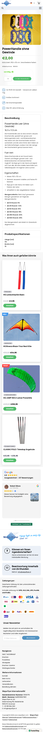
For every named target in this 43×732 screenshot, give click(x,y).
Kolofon (5, 720)
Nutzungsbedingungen (10, 729)
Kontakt (5, 676)
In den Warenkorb (22, 79)
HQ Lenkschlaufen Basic (13, 295)
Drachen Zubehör (8, 665)
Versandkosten (7, 684)
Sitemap (5, 717)
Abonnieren (30, 638)
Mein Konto (6, 679)
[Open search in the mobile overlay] (2, 8)
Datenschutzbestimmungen (14, 726)
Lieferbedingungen (15, 717)
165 (6, 242)
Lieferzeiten (6, 681)
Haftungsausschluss (30, 717)
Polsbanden (7, 291)
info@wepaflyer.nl (10, 708)
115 (5, 246)
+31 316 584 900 (9, 706)
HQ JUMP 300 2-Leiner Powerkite (17, 398)
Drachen (5, 657)
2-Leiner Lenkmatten (10, 395)
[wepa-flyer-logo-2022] (6, 3)
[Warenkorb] (39, 3)
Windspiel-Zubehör (9, 446)
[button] (32, 3)
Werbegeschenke (8, 668)
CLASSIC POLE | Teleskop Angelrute (19, 449)
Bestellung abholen (9, 687)
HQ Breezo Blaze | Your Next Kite (17, 346)
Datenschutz (13, 720)
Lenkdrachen (7, 343)
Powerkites (6, 660)
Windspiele (6, 663)
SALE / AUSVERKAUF (9, 654)
